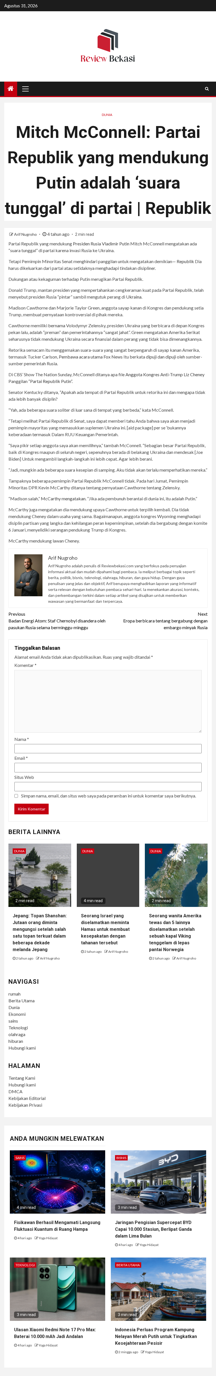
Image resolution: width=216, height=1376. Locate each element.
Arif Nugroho (26, 234)
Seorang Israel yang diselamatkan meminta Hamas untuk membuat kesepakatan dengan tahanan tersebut (105, 929)
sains (13, 1020)
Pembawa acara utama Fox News (91, 356)
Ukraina (133, 296)
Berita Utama (21, 1000)
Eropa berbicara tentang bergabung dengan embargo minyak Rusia (165, 620)
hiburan (15, 1041)
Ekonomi (17, 1014)
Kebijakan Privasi (25, 1105)
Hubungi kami (22, 1047)
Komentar (25, 665)
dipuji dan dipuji (161, 356)
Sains (19, 1158)
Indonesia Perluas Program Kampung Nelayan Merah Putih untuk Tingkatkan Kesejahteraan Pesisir (156, 1336)
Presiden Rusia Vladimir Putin (101, 243)
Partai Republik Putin (50, 381)
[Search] (206, 88)
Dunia (107, 115)
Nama (21, 739)
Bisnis (121, 1158)
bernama (56, 325)
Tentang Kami (21, 1078)
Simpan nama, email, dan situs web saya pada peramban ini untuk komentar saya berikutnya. (108, 795)
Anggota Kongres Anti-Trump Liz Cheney (164, 374)
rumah (14, 993)
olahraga (16, 1034)
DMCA (15, 1091)
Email (21, 758)
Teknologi (18, 1027)
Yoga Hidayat (48, 1238)
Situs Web (24, 777)
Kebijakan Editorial (27, 1098)
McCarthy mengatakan (63, 498)
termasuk (41, 434)
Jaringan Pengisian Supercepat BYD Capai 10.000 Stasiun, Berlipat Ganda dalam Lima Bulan (153, 1229)
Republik (185, 261)
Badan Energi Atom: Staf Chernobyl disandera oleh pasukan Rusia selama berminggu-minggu (56, 620)
